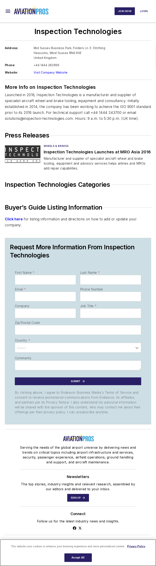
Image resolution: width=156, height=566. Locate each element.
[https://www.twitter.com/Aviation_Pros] (80, 528)
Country (22, 340)
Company (22, 306)
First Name (25, 272)
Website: (11, 72)
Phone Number (91, 289)
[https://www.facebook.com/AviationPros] (75, 528)
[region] (78, 552)
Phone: (10, 65)
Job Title (88, 306)
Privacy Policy (136, 546)
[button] (8, 11)
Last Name (90, 272)
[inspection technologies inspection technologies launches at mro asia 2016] (22, 154)
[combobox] (78, 348)
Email (20, 289)
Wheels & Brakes (56, 145)
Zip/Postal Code (27, 323)
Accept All (78, 557)
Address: (11, 48)
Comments (23, 358)
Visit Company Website (50, 72)
